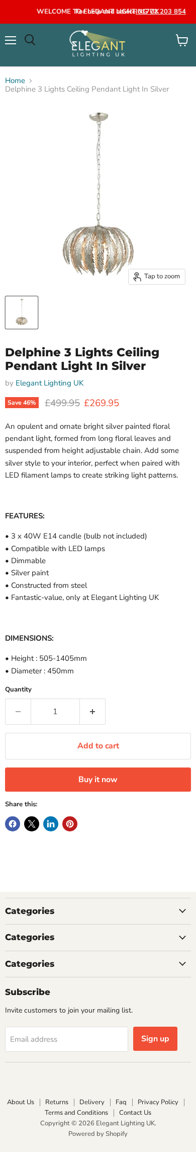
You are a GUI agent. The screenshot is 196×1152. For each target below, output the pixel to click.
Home (15, 80)
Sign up (155, 1038)
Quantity (18, 690)
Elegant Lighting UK (49, 383)
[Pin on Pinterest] (69, 823)
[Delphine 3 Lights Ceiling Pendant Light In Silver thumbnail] (22, 312)
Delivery (92, 1102)
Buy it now (98, 779)
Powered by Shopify (98, 1133)
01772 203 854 (161, 11)
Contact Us (135, 1112)
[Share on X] (31, 823)
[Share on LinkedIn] (50, 823)
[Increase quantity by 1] (93, 712)
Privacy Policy (158, 1102)
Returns (56, 1102)
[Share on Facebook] (12, 823)
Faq (121, 1102)
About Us (20, 1102)
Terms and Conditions (76, 1112)
